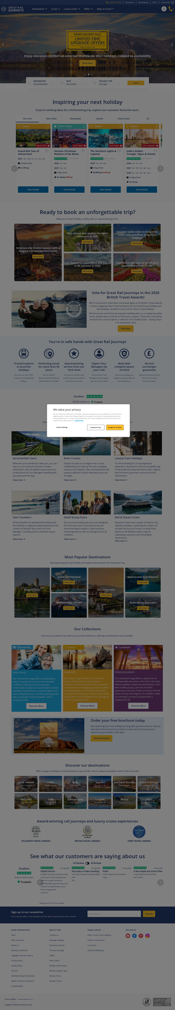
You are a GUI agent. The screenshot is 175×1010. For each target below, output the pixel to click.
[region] (88, 420)
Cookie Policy (78, 420)
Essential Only (96, 427)
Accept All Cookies (115, 427)
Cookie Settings (62, 427)
